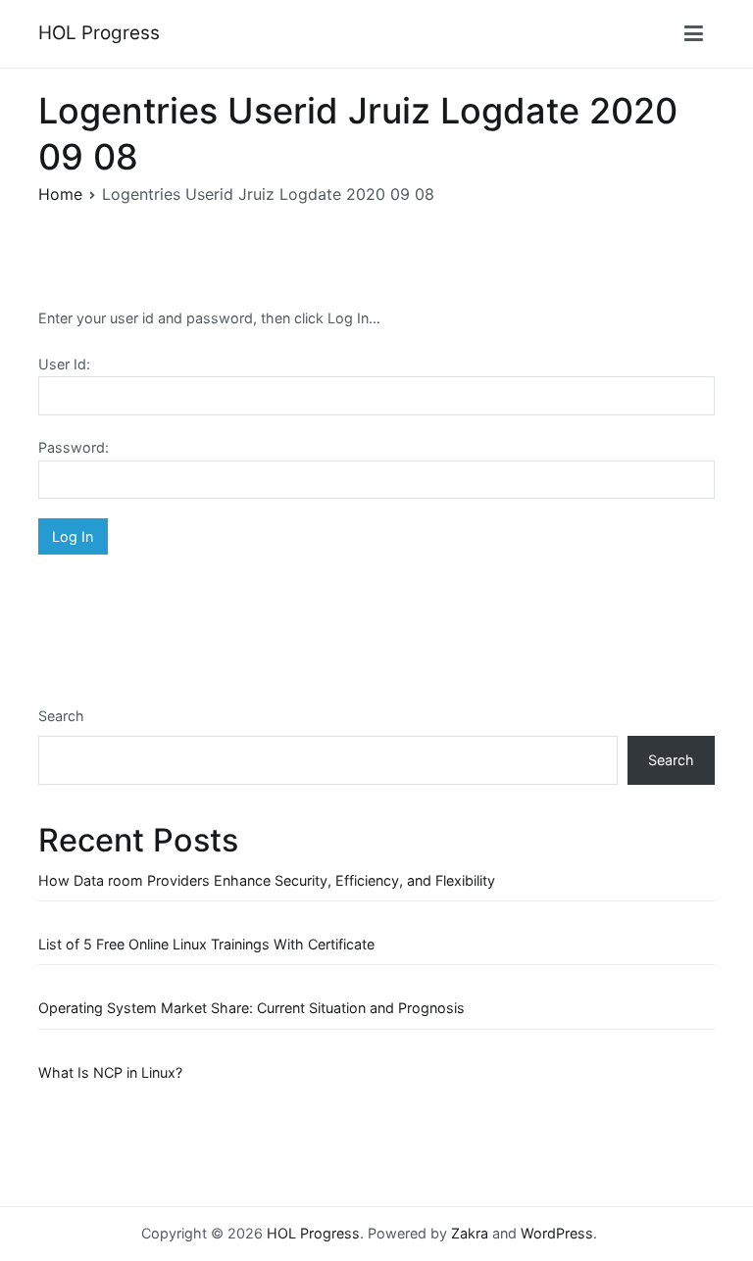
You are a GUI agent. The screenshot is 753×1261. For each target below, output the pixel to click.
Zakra (469, 1233)
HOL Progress (99, 33)
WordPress (557, 1233)
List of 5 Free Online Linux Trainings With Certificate (206, 944)
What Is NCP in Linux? (110, 1072)
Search (61, 715)
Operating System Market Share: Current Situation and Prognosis (251, 1007)
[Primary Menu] (693, 34)
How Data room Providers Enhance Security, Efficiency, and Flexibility (266, 880)
